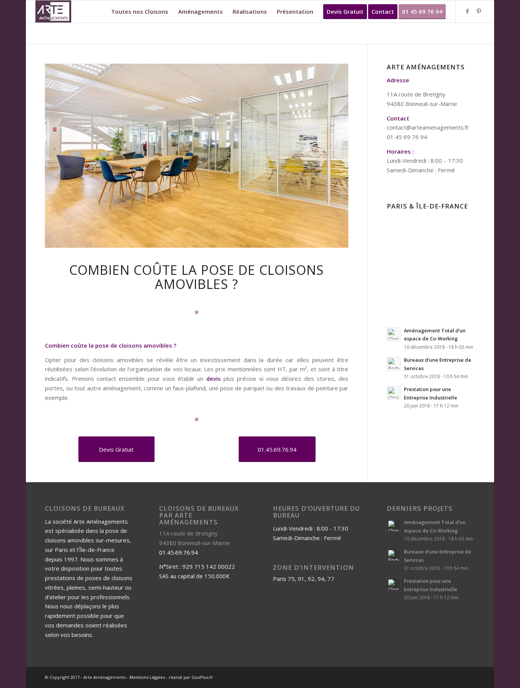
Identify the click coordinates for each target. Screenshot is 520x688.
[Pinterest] (479, 11)
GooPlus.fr (202, 677)
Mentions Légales (147, 677)
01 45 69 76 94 (407, 137)
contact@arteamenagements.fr (428, 127)
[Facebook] (467, 11)
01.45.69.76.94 (178, 552)
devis (213, 378)
